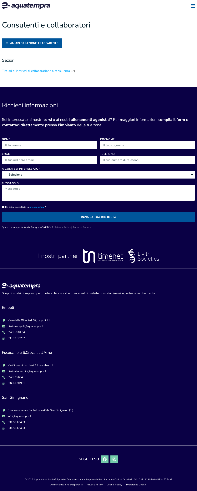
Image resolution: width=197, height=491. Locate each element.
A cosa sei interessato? (21, 169)
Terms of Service (82, 227)
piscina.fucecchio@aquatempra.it (27, 371)
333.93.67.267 (16, 338)
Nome (6, 139)
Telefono (107, 154)
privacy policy (36, 207)
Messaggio (10, 183)
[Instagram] (114, 459)
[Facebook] (105, 459)
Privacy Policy (63, 227)
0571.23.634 (15, 377)
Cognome (107, 139)
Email (6, 154)
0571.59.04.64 (16, 332)
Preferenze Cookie (136, 484)
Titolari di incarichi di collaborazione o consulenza (38, 71)
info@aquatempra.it (19, 416)
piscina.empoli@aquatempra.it (25, 326)
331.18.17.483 (16, 422)
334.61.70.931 (16, 383)
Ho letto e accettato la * (25, 207)
